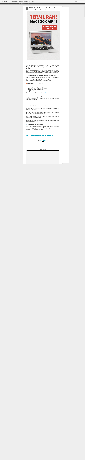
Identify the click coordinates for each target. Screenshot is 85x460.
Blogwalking (12, 3)
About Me (19, 3)
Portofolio (9, 3)
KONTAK (22, 3)
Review (44, 140)
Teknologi (46, 140)
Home (6, 3)
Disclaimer (25, 3)
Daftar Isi (16, 3)
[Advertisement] (64, 21)
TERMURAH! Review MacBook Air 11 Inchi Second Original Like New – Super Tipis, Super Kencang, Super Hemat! (43, 8)
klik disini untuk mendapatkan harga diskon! (39, 135)
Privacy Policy (30, 3)
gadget (41, 140)
